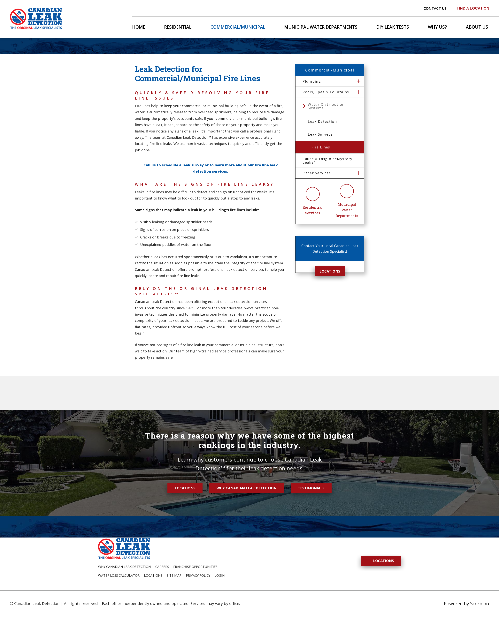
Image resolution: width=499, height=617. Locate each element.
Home (138, 27)
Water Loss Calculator (119, 575)
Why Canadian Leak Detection (247, 488)
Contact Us (435, 8)
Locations (329, 271)
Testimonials (311, 488)
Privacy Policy (198, 575)
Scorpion (479, 603)
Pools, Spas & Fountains (326, 92)
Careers (162, 566)
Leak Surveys (320, 134)
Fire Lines (320, 147)
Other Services (317, 173)
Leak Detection (322, 121)
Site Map (174, 575)
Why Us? (437, 27)
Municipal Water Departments (320, 27)
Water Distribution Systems (326, 106)
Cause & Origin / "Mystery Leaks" (327, 160)
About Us (477, 27)
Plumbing (312, 81)
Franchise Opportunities (195, 566)
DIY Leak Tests (392, 27)
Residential (177, 27)
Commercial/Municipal (238, 27)
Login (220, 575)
